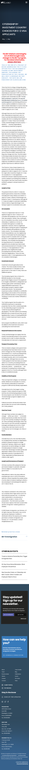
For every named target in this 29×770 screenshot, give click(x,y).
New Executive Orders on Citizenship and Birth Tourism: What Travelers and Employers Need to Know (14, 574)
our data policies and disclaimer (9, 755)
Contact (4, 680)
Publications (18, 674)
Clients (3, 676)
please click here (14, 62)
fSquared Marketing (22, 764)
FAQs (16, 680)
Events (16, 676)
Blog (3, 39)
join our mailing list (8, 614)
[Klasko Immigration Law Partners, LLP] (6, 2)
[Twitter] (5, 702)
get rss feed (20, 614)
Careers (4, 678)
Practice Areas (5, 674)
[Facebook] (8, 702)
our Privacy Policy (22, 755)
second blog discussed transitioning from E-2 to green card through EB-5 (14, 100)
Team (3, 672)
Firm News (17, 678)
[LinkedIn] (2, 702)
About (3, 669)
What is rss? (23, 618)
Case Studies (18, 669)
